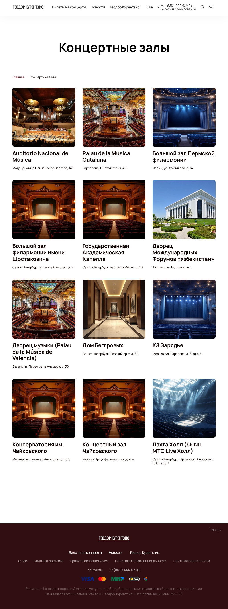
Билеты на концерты (69, 7)
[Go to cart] (211, 7)
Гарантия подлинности (191, 560)
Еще (149, 7)
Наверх (215, 529)
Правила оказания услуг (89, 560)
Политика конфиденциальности (140, 560)
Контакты (95, 570)
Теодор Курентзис (28, 7)
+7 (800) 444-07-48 (177, 5)
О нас (22, 560)
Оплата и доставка (48, 560)
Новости (98, 7)
